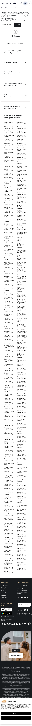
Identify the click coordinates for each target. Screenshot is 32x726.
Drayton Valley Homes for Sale (8, 377)
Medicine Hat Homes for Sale (22, 135)
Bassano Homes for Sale (8, 165)
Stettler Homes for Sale (21, 432)
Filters (18, 24)
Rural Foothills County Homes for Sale (21, 264)
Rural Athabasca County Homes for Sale (21, 245)
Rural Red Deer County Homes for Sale (22, 320)
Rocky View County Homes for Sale (21, 239)
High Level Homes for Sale (8, 480)
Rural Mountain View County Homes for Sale (22, 295)
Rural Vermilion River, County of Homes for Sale (22, 336)
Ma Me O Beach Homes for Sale (9, 567)
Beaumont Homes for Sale (8, 169)
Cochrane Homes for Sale (8, 327)
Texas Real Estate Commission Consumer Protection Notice (16, 689)
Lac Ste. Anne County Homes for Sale (8, 525)
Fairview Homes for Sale (8, 407)
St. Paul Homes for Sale (22, 428)
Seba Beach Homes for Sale (22, 381)
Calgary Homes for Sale (9, 250)
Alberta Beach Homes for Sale (8, 127)
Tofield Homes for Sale (21, 480)
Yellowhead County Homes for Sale (21, 564)
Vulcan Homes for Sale (21, 510)
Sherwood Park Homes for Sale (22, 394)
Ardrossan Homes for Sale (8, 144)
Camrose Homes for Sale (8, 268)
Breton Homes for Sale (8, 233)
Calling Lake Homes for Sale (8, 254)
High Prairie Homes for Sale (8, 484)
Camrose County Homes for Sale (8, 263)
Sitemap (3, 595)
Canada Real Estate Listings (6, 620)
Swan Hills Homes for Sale (22, 455)
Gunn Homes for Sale (9, 463)
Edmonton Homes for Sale (8, 386)
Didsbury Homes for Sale (8, 373)
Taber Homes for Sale (21, 463)
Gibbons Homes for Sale (9, 442)
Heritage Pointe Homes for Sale (9, 476)
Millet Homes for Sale (21, 140)
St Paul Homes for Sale (21, 419)
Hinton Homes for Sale (8, 493)
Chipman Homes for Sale (8, 302)
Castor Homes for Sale (8, 289)
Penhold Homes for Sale (22, 189)
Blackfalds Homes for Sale (8, 195)
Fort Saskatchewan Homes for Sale (8, 433)
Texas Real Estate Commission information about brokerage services (16, 688)
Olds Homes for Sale (22, 171)
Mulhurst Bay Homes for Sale (22, 154)
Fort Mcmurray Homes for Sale (8, 428)
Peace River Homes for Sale (22, 184)
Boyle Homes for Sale (8, 220)
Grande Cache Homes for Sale (8, 451)
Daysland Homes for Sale (8, 355)
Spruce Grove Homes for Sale (22, 411)
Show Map (16, 650)
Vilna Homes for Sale (22, 505)
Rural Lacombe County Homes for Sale (22, 283)
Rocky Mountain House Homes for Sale (22, 233)
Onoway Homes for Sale (22, 175)
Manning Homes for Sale (22, 123)
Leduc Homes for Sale (8, 546)
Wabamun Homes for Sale (22, 514)
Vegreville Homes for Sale (22, 493)
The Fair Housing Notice (22, 692)
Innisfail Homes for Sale (8, 497)
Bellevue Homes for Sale (9, 182)
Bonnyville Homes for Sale (8, 207)
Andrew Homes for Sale (9, 135)
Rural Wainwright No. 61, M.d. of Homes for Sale (22, 348)
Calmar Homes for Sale (8, 258)
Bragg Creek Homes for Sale (8, 224)
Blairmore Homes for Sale (8, 199)
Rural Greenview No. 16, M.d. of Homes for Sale (22, 276)
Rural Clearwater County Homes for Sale (21, 257)
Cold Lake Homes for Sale (8, 331)
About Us (3, 592)
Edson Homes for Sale (8, 390)
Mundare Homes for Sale (22, 158)
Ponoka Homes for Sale (21, 197)
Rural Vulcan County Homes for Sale (21, 342)
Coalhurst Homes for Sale (8, 323)
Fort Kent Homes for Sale (8, 420)
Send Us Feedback (24, 604)
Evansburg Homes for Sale (8, 403)
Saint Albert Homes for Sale (22, 369)
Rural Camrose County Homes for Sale (21, 251)
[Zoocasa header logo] (8, 3)
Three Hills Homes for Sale (22, 476)
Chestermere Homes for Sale (8, 297)
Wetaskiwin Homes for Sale (22, 545)
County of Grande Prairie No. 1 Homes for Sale (9, 345)
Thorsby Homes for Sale (22, 471)
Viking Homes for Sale (21, 501)
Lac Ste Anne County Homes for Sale (8, 519)
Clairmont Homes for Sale (8, 306)
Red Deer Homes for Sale (22, 211)
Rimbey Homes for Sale (22, 224)
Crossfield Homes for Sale (8, 351)
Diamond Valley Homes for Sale (9, 369)
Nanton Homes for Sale (21, 162)
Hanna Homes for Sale (8, 468)
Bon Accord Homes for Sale (8, 203)
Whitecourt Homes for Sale (22, 554)
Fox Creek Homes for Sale (8, 438)
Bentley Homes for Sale (8, 186)
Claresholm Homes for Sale (8, 310)
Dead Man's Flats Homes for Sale (9, 360)
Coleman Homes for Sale (8, 335)
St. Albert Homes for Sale (22, 424)
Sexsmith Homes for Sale (22, 390)
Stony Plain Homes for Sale (22, 436)
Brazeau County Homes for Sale (9, 228)
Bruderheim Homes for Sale (8, 241)
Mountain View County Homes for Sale (21, 149)
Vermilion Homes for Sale (22, 497)
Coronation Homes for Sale (8, 340)
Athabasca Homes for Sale (8, 148)
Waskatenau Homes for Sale (22, 526)
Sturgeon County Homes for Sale (21, 446)
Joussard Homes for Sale (8, 506)
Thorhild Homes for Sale (22, 467)
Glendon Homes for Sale (9, 446)
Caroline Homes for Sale (9, 280)
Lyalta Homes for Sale (8, 563)
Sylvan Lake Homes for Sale (22, 459)
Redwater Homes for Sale (22, 220)
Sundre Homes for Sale (21, 450)
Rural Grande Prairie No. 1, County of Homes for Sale (22, 270)
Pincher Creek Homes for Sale (22, 193)
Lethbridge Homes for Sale (8, 555)
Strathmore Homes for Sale (22, 441)
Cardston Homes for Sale (8, 276)
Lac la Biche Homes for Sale (8, 514)
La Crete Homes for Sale (9, 510)
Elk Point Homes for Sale (9, 394)
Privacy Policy (4, 588)
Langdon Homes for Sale (8, 538)
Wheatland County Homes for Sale (21, 550)
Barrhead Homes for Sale (8, 157)
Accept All (16, 713)
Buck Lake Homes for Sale (8, 245)
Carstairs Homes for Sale (8, 285)
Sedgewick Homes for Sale (22, 386)
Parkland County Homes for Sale (21, 180)
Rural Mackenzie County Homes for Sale (21, 289)
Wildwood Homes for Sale (22, 559)
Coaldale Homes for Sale (8, 319)
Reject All (16, 718)
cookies (7, 704)
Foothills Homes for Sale (9, 411)
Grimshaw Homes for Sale (8, 459)
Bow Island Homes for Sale (8, 211)
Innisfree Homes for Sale (9, 501)
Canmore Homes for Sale (8, 272)
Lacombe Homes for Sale (8, 529)
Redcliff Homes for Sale (21, 215)
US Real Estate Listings (7, 616)
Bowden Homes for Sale (9, 216)
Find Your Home (16, 655)
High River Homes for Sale (8, 489)
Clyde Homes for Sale (8, 314)
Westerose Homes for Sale (22, 531)
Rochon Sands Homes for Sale (22, 228)
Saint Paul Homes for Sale (22, 373)
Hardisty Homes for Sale (8, 472)
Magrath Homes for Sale (8, 572)
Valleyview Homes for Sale (22, 488)
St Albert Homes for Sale (22, 415)
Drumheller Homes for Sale (8, 382)
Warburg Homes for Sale (22, 522)
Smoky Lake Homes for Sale (22, 402)
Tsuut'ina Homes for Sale (22, 484)
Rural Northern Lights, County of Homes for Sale (21, 301)
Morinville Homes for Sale (22, 144)
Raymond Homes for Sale (22, 201)
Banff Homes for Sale (9, 152)
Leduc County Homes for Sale (8, 542)
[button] (15, 52)
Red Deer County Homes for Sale (21, 207)
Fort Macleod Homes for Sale (8, 424)
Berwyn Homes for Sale (8, 190)
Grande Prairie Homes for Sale (8, 455)
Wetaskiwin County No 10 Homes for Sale (22, 540)
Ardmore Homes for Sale (8, 140)
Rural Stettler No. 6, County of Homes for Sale (22, 331)
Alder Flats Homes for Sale (8, 131)
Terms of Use (4, 585)
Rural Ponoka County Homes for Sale (21, 314)
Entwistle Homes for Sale (8, 399)
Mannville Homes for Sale (22, 127)
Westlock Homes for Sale (22, 535)
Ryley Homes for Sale (21, 364)
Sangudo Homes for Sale (22, 377)
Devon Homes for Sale (8, 365)
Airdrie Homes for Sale (8, 123)
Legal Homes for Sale (8, 551)
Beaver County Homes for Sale (8, 173)
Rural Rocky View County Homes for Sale (22, 325)
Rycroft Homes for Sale (21, 360)
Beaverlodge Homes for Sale (8, 178)
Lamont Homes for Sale (8, 534)
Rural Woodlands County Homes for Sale (21, 355)
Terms (5, 708)
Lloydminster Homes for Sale (8, 559)
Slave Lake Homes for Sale (22, 398)
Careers (3, 590)
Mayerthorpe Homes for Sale (22, 131)
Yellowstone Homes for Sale (22, 568)
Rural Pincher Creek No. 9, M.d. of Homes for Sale (21, 308)
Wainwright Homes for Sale (22, 518)
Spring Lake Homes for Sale (22, 407)
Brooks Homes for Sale (8, 237)
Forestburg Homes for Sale (8, 415)
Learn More (23, 695)
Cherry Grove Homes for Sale (8, 293)
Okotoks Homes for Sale (22, 166)
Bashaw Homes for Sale (9, 161)
